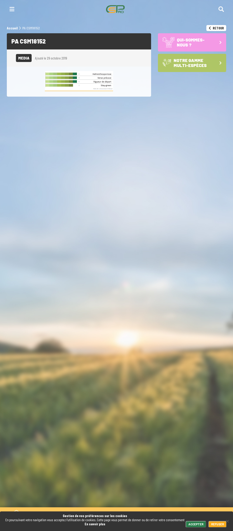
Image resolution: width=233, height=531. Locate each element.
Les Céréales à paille (193, 485)
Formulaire (140, 448)
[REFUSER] (227, 521)
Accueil (184, 448)
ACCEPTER (195, 524)
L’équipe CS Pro (189, 502)
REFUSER (217, 524)
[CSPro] (115, 9)
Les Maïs (183, 481)
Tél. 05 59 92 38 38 (106, 448)
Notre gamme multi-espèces (193, 472)
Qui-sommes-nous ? (192, 459)
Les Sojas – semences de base (197, 491)
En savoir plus (95, 524)
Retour (218, 28)
